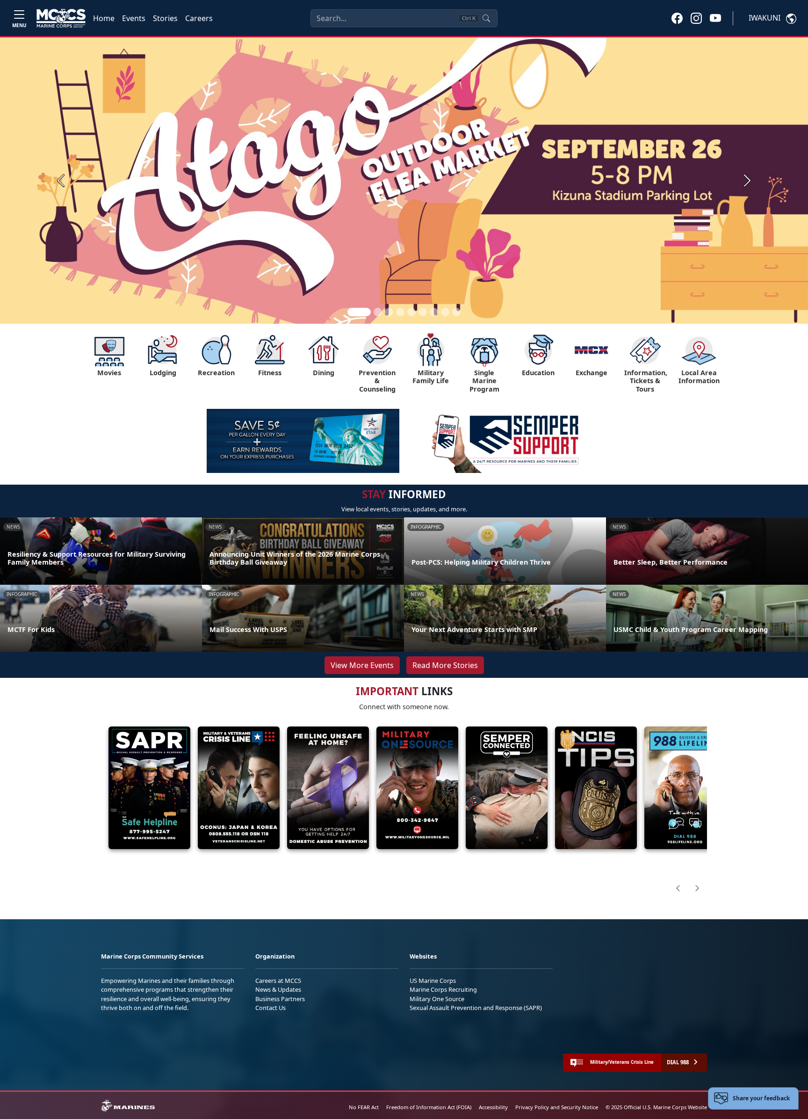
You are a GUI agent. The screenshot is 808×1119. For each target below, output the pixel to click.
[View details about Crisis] (239, 788)
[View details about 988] (685, 788)
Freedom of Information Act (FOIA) (428, 1107)
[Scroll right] (697, 888)
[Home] (61, 18)
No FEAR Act (364, 1107)
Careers (199, 18)
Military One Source (437, 999)
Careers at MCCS (278, 980)
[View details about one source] (417, 788)
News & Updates (278, 989)
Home (104, 18)
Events (133, 18)
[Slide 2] (378, 312)
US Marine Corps (433, 980)
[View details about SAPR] (149, 788)
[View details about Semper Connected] (507, 788)
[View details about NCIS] (596, 788)
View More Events (362, 665)
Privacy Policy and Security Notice (556, 1107)
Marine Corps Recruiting (443, 989)
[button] (677, 18)
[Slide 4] (400, 312)
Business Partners (280, 999)
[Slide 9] (456, 312)
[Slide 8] (445, 312)
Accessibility (493, 1107)
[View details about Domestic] (328, 788)
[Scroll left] (678, 888)
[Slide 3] (389, 312)
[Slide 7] (434, 312)
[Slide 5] (411, 312)
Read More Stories (445, 665)
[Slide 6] (422, 312)
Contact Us (270, 1007)
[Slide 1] (359, 312)
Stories (165, 18)
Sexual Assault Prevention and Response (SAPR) (476, 1007)
